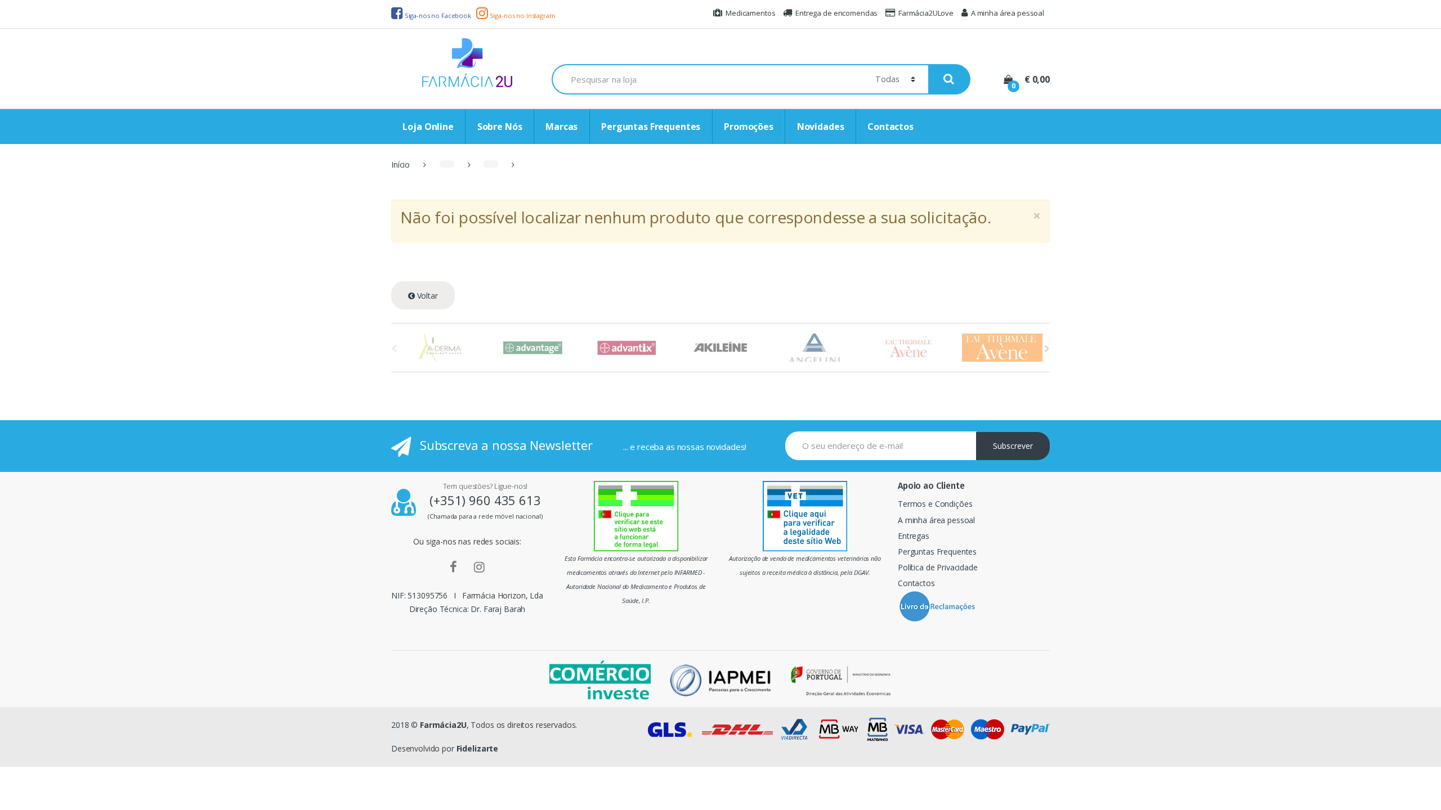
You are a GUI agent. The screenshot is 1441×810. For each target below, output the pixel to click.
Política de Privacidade (938, 567)
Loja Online (427, 126)
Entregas (913, 535)
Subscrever (1013, 445)
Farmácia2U (443, 724)
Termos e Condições (935, 503)
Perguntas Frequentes (650, 126)
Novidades (820, 126)
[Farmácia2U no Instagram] (479, 566)
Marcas (561, 126)
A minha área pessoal (1007, 13)
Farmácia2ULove (926, 13)
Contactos (890, 126)
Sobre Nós (499, 126)
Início (400, 164)
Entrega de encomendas (836, 13)
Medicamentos (750, 13)
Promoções (748, 126)
